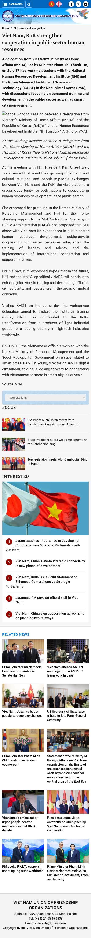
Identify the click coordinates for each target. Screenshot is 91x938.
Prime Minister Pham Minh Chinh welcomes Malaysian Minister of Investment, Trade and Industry (68, 873)
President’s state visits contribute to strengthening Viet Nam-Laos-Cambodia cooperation (66, 824)
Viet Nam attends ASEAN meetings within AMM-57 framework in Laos (65, 671)
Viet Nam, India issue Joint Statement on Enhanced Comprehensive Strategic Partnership (41, 582)
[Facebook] (71, 4)
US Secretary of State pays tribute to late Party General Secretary (66, 716)
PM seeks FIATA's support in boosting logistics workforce (22, 869)
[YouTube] (86, 4)
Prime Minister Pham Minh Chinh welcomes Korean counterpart (21, 760)
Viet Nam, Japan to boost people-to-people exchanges (22, 714)
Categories (16, 4)
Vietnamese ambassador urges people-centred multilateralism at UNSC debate (19, 824)
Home (5, 28)
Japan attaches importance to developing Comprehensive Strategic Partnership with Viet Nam (43, 545)
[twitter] (78, 4)
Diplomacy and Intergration (29, 28)
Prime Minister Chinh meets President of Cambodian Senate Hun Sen (22, 671)
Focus (9, 407)
